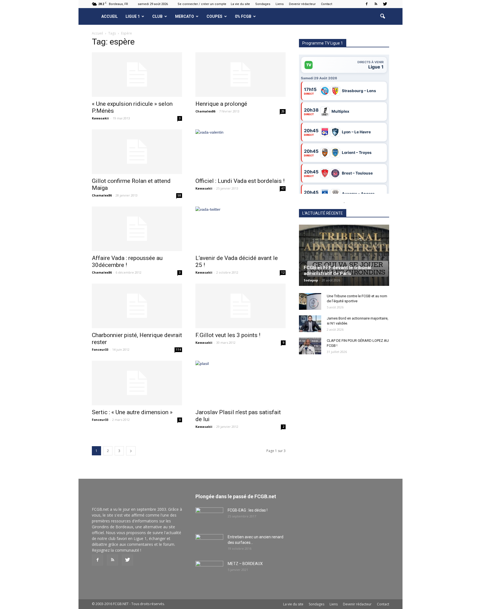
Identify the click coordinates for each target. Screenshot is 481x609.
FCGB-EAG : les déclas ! (248, 510)
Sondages (262, 4)
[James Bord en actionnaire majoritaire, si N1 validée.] (310, 323)
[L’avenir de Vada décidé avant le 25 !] (240, 219)
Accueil (109, 16)
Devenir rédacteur (302, 4)
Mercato (184, 16)
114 (178, 350)
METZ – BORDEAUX (245, 563)
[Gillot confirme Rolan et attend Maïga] (137, 151)
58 (179, 195)
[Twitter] (385, 4)
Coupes (214, 16)
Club (157, 16)
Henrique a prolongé (221, 103)
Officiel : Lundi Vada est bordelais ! (239, 181)
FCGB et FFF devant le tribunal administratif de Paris (337, 270)
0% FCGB (243, 16)
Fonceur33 (100, 349)
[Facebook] (366, 4)
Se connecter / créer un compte (202, 4)
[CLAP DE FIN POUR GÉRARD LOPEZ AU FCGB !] (310, 346)
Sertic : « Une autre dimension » (132, 412)
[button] (382, 16)
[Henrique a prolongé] (240, 74)
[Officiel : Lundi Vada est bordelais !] (240, 151)
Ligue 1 (133, 16)
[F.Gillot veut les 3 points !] (240, 306)
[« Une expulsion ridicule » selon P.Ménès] (137, 74)
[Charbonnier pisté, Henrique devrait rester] (137, 306)
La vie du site (240, 4)
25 (282, 111)
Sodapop (311, 280)
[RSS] (376, 4)
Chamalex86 (205, 111)
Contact (326, 4)
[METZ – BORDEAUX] (209, 570)
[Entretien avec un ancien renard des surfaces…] (209, 544)
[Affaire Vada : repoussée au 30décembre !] (137, 229)
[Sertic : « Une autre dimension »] (137, 383)
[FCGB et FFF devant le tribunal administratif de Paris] (344, 255)
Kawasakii (100, 118)
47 (282, 188)
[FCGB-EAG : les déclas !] (209, 517)
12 (282, 272)
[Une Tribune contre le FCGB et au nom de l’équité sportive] (310, 301)
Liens (280, 4)
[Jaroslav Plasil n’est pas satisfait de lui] (240, 383)
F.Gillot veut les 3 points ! (227, 335)
